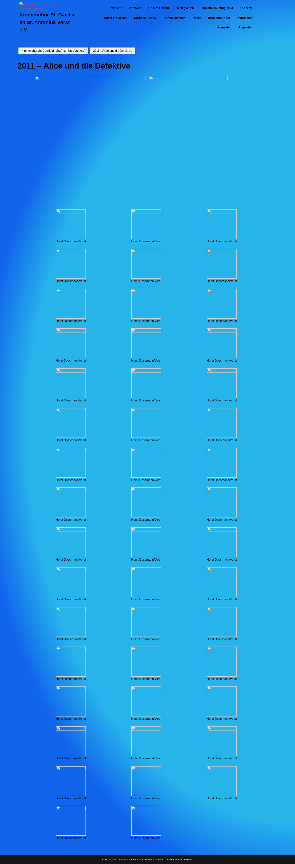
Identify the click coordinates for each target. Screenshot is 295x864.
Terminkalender (174, 17)
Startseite (115, 8)
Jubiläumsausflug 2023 (217, 8)
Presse (196, 17)
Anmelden (224, 27)
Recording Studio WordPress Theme (118, 859)
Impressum (244, 17)
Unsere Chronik (159, 8)
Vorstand (135, 8)
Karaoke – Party (145, 17)
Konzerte (246, 8)
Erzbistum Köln (219, 17)
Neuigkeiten (185, 8)
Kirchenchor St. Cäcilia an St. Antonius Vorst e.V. (46, 22)
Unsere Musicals (115, 17)
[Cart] (269, 17)
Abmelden (245, 27)
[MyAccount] (275, 17)
